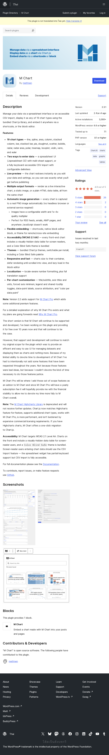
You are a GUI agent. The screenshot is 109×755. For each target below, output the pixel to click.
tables (102, 162)
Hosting (7, 691)
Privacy (7, 696)
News (6, 686)
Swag (86, 696)
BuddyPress (10, 721)
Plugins (33, 691)
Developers (62, 691)
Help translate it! (74, 21)
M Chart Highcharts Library (28, 404)
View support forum (85, 256)
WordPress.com (12, 706)
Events (86, 686)
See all (102, 222)
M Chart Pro (46, 299)
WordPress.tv (64, 696)
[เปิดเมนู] (104, 4)
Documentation (51, 464)
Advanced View (83, 170)
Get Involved (89, 681)
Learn (59, 681)
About (6, 681)
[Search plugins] (33, 30)
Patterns (33, 696)
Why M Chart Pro (48, 314)
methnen (27, 83)
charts (102, 150)
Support (102, 95)
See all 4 (102, 144)
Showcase (34, 681)
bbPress (8, 716)
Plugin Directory (10, 13)
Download (99, 80)
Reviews (24, 95)
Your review (81, 222)
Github (10, 474)
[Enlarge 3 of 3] (66, 551)
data (95, 156)
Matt (7, 711)
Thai (12, 734)
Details (9, 95)
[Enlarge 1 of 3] (31, 493)
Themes (33, 686)
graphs (102, 156)
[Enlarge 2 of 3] (66, 493)
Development (42, 95)
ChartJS (94, 150)
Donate (87, 691)
